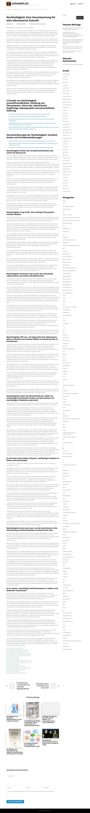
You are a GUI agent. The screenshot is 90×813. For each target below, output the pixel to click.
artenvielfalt (11, 648)
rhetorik (65, 571)
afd (63, 212)
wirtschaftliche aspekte (14, 671)
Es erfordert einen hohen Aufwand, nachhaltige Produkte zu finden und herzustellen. (32, 141)
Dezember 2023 (67, 163)
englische (65, 371)
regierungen (18, 662)
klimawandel (11, 653)
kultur (64, 487)
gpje (64, 424)
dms (64, 357)
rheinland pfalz (67, 568)
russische (65, 573)
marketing (65, 506)
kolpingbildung (67, 481)
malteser (65, 504)
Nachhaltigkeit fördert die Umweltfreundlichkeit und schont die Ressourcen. (29, 114)
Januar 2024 (66, 160)
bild (64, 248)
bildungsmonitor (67, 281)
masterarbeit (66, 509)
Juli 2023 (65, 177)
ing (63, 462)
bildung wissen (67, 273)
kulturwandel (66, 490)
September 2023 (67, 172)
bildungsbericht (67, 276)
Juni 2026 (65, 79)
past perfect (66, 540)
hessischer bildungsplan (69, 437)
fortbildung (66, 396)
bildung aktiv (66, 254)
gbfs (64, 413)
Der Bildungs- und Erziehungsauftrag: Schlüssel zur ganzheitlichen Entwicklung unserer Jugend (14, 751)
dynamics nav (66, 365)
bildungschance (67, 279)
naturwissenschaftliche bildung (71, 523)
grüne (64, 427)
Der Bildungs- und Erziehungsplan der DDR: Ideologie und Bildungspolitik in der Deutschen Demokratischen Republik (73, 41)
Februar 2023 (66, 191)
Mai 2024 (65, 149)
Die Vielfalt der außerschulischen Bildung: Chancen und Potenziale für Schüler (50, 742)
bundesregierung (67, 315)
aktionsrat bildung (67, 223)
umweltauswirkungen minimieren (16, 666)
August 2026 (66, 74)
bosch (64, 298)
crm (64, 326)
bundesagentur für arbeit (69, 307)
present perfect (67, 554)
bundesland (66, 312)
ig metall (65, 451)
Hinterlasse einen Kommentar (37, 24)
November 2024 (67, 132)
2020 (64, 200)
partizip (65, 529)
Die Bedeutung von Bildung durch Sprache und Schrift (72, 51)
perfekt (65, 543)
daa (64, 332)
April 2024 (65, 152)
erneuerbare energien (13, 650)
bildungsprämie (67, 284)
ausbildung (66, 231)
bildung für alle (67, 259)
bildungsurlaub (67, 287)
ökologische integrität (13, 659)
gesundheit (66, 421)
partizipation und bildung (69, 532)
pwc (64, 565)
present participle (67, 551)
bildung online (66, 262)
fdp (64, 388)
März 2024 (65, 155)
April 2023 (65, 186)
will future (65, 643)
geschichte (66, 416)
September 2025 (67, 104)
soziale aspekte (28, 662)
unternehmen (11, 669)
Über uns (73, 3)
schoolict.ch (20, 3)
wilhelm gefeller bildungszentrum (72, 641)
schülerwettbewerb (68, 590)
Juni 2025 (65, 113)
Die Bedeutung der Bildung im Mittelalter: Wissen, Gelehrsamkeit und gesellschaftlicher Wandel (32, 723)
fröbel (64, 402)
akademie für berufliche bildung (71, 217)
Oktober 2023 (66, 169)
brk (64, 304)
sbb (64, 582)
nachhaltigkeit (26, 655)
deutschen (66, 337)
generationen (25, 650)
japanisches (66, 473)
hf (63, 439)
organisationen (27, 660)
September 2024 (67, 138)
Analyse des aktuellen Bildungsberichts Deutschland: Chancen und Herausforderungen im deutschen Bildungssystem (72, 34)
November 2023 (67, 166)
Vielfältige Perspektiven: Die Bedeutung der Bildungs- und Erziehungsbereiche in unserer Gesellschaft (49, 719)
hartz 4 (64, 430)
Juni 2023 (65, 180)
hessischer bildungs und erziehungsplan (69, 433)
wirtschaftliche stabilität (14, 673)
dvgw (64, 360)
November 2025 (67, 99)
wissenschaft (66, 646)
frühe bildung (66, 404)
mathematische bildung (69, 512)
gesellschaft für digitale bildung (71, 418)
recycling (10, 662)
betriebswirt (66, 242)
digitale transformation (69, 348)
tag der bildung (67, 618)
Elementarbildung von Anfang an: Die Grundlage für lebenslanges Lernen (73, 47)
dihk (64, 351)
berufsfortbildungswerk (69, 240)
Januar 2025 (66, 127)
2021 (64, 203)
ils (63, 459)
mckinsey (65, 515)
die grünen (66, 343)
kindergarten (66, 476)
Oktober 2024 (66, 135)
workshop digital (67, 649)
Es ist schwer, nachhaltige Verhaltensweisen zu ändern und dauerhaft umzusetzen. (31, 147)
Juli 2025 (65, 110)
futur (64, 407)
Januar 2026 (66, 93)
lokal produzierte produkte (24, 653)
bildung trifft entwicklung (70, 268)
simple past (66, 596)
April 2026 (65, 85)
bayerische (65, 237)
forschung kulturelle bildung (70, 393)
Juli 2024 (65, 144)
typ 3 (64, 627)
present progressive (68, 557)
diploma (65, 354)
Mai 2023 (65, 183)
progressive (66, 559)
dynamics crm (66, 362)
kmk (64, 479)
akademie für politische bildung (71, 220)
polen (64, 546)
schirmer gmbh (67, 585)
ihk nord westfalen (68, 453)
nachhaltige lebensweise (14, 655)
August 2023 (66, 174)
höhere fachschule (68, 442)
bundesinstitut (67, 309)
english (65, 374)
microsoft (65, 520)
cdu (64, 318)
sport (64, 607)
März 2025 (65, 121)
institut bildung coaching (69, 464)
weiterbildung (66, 635)
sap (64, 579)
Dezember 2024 (67, 130)
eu (63, 382)
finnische (65, 390)
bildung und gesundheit (69, 270)
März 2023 (65, 188)
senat (64, 593)
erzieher (65, 379)
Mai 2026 (65, 82)
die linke (65, 346)
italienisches (66, 470)
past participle (66, 537)
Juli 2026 (65, 77)
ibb (63, 448)
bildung (65, 251)
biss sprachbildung (68, 293)
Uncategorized (10, 14)
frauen (64, 399)
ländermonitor (66, 495)
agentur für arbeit (67, 214)
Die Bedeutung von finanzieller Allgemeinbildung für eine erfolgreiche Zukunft (14, 719)
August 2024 (66, 141)
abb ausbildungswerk (68, 206)
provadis (65, 562)
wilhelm (65, 638)
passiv (64, 534)
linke (64, 498)
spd (64, 604)
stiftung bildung (67, 613)
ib (63, 445)
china (64, 321)
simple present (67, 599)
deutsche (65, 335)
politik (64, 548)
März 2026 (65, 88)
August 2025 (66, 107)
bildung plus (66, 265)
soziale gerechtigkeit (13, 664)
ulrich (64, 629)
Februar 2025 (66, 124)
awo (64, 234)
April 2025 (65, 118)
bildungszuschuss (67, 290)
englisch (65, 368)
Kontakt (81, 3)
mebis (64, 518)
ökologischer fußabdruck (14, 660)
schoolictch (9, 24)
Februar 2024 (66, 158)
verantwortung (21, 669)
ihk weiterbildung (67, 456)
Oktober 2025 (66, 102)
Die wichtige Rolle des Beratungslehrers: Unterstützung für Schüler (32, 745)
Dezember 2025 (67, 96)
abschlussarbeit (67, 209)
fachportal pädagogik (68, 385)
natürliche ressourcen (13, 657)
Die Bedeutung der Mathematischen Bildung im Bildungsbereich (72, 28)
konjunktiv (65, 484)
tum (64, 624)
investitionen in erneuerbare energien (17, 652)
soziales (65, 601)
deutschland (66, 340)
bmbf (64, 295)
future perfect (66, 410)
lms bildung (66, 501)
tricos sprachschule (68, 621)
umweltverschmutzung (24, 667)
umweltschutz (11, 667)
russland (65, 576)
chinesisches (66, 323)
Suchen (65, 15)
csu (64, 329)
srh (63, 610)
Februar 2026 (66, 91)
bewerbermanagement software (71, 245)
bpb (64, 301)
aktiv (64, 226)
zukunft (24, 673)
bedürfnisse (19, 648)
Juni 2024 (65, 146)
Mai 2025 (65, 116)
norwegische (66, 526)
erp (64, 376)
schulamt (65, 587)
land (64, 492)
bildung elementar (68, 256)
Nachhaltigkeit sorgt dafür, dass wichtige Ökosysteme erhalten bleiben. (28, 116)
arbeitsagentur (67, 228)
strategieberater (67, 615)
